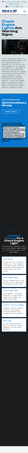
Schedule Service (11, 112)
